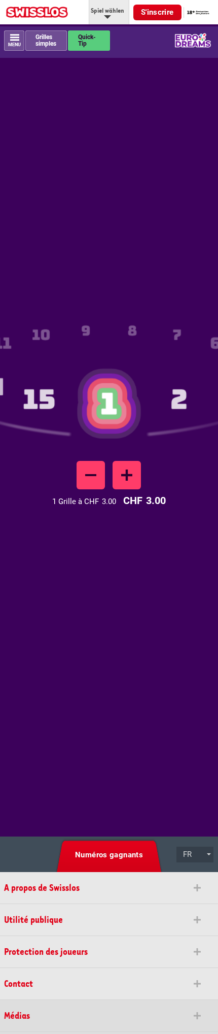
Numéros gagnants (109, 854)
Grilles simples (45, 40)
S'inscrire (157, 12)
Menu (14, 45)
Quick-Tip (87, 40)
